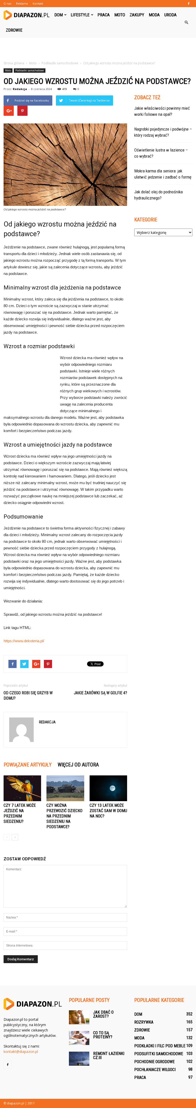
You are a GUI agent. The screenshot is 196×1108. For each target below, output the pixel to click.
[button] (186, 22)
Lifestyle (80, 14)
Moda (154, 14)
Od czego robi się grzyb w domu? (28, 695)
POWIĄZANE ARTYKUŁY (28, 765)
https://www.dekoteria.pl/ (24, 641)
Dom (58, 14)
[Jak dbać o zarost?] (79, 1017)
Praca (103, 14)
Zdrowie (14, 30)
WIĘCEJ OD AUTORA (78, 765)
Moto (119, 14)
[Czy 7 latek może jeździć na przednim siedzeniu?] (22, 788)
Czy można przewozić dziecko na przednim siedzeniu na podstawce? (64, 816)
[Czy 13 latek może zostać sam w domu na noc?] (108, 788)
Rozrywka (143, 1022)
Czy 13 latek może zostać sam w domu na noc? (108, 811)
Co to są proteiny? (102, 1034)
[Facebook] (188, 3)
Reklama (22, 3)
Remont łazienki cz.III (108, 1055)
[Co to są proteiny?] (79, 1038)
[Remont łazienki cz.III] (79, 1059)
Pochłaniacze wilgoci (155, 1069)
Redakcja (20, 89)
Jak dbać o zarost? (103, 1014)
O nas (7, 3)
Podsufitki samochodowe (158, 1053)
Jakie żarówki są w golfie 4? (100, 692)
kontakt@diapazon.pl (21, 1051)
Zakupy (137, 14)
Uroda (170, 14)
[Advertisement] (98, 49)
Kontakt (38, 3)
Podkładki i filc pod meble (159, 1045)
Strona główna (14, 63)
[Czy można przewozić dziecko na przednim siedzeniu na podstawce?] (65, 788)
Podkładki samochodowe (29, 70)
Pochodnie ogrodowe (154, 1061)
